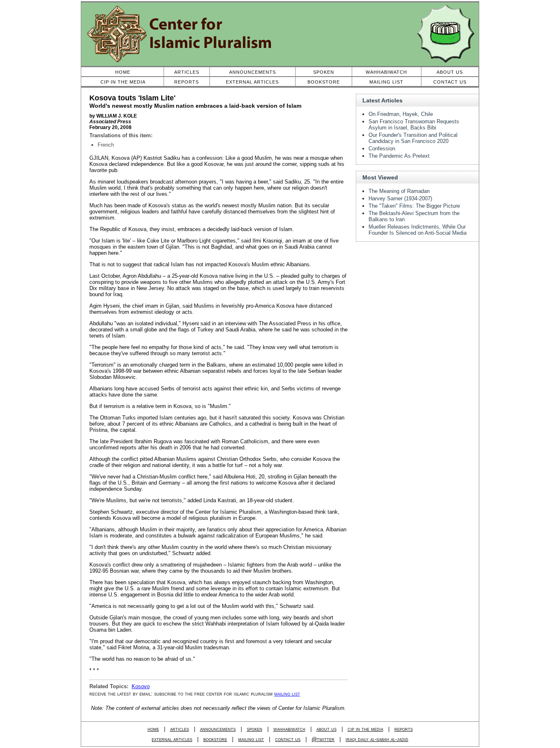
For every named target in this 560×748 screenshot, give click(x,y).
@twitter (323, 739)
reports (403, 729)
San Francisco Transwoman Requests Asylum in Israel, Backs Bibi (414, 124)
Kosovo (141, 686)
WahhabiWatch (386, 72)
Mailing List (386, 81)
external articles (172, 739)
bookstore (215, 739)
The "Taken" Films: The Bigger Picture (414, 206)
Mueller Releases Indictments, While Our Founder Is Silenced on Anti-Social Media (418, 230)
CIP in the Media (123, 81)
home (153, 729)
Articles (186, 72)
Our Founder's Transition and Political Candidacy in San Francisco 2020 (413, 138)
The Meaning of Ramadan (399, 191)
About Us (450, 72)
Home (122, 72)
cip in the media (365, 729)
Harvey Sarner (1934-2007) (400, 198)
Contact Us (450, 81)
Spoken (323, 72)
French (106, 145)
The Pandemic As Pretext (399, 156)
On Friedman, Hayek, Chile (401, 114)
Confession (382, 148)
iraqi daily (377, 739)
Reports (186, 81)
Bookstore (323, 81)
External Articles (252, 81)
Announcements (252, 72)
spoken (254, 729)
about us (326, 729)
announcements (218, 729)
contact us (287, 739)
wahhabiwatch (289, 729)
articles (179, 729)
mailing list (287, 694)
